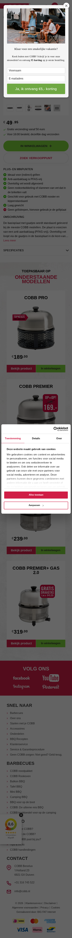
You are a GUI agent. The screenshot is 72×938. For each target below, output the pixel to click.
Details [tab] (36, 438)
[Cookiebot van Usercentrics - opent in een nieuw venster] (53, 429)
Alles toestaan (36, 495)
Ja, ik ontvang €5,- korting (36, 89)
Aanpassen (34, 505)
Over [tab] (59, 438)
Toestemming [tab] (13, 438)
